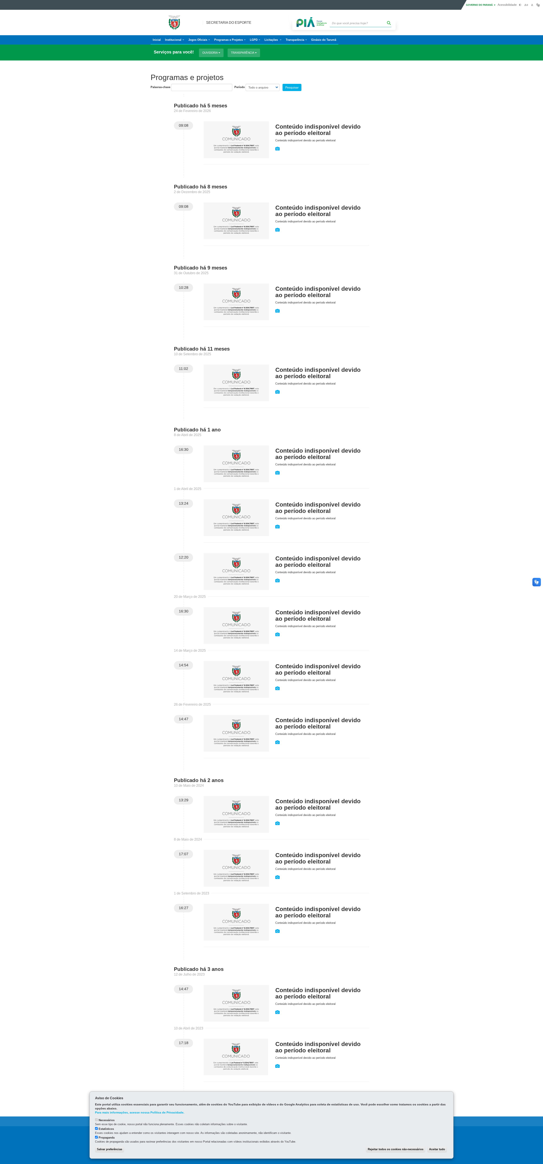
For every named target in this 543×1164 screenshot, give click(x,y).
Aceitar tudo (437, 1149)
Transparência (243, 52)
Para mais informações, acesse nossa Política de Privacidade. (139, 1112)
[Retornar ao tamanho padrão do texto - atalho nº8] (532, 5)
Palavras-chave (160, 87)
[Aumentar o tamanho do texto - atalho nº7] (526, 5)
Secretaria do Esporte (228, 22)
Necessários (107, 1120)
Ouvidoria (210, 52)
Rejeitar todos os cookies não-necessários (395, 1149)
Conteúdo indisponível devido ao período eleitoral (318, 129)
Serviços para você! (174, 52)
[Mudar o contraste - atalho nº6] (520, 5)
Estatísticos (106, 1128)
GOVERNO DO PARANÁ (479, 5)
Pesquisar (292, 87)
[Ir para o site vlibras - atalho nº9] (538, 5)
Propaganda (107, 1137)
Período (239, 87)
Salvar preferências (109, 1149)
